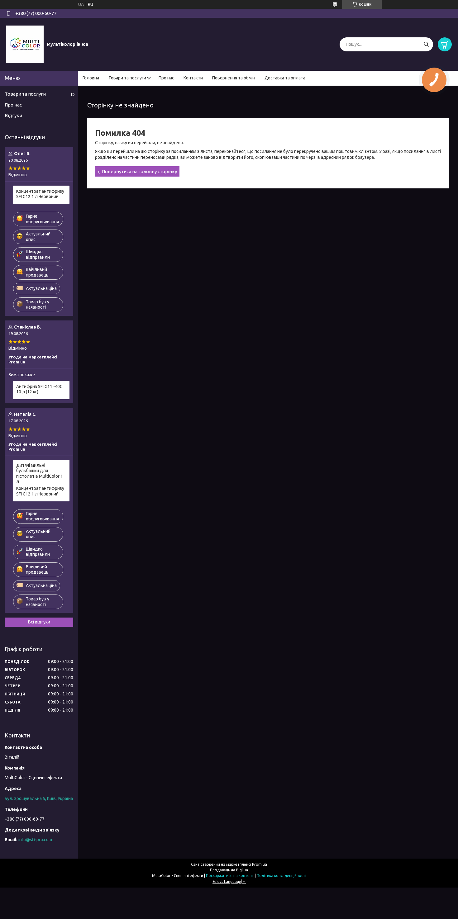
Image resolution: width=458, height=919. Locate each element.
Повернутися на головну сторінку (139, 171)
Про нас (166, 77)
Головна (91, 77)
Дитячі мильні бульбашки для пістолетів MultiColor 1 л (39, 473)
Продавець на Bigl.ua (229, 870)
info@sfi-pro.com (35, 839)
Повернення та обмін (233, 77)
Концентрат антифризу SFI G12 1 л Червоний (40, 194)
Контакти (193, 77)
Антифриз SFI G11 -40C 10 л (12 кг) (39, 389)
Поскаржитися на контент (230, 876)
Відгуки (13, 115)
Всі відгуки (39, 621)
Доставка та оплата (285, 77)
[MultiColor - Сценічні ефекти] (25, 43)
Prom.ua (259, 864)
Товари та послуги (127, 77)
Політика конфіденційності (281, 876)
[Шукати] (426, 44)
